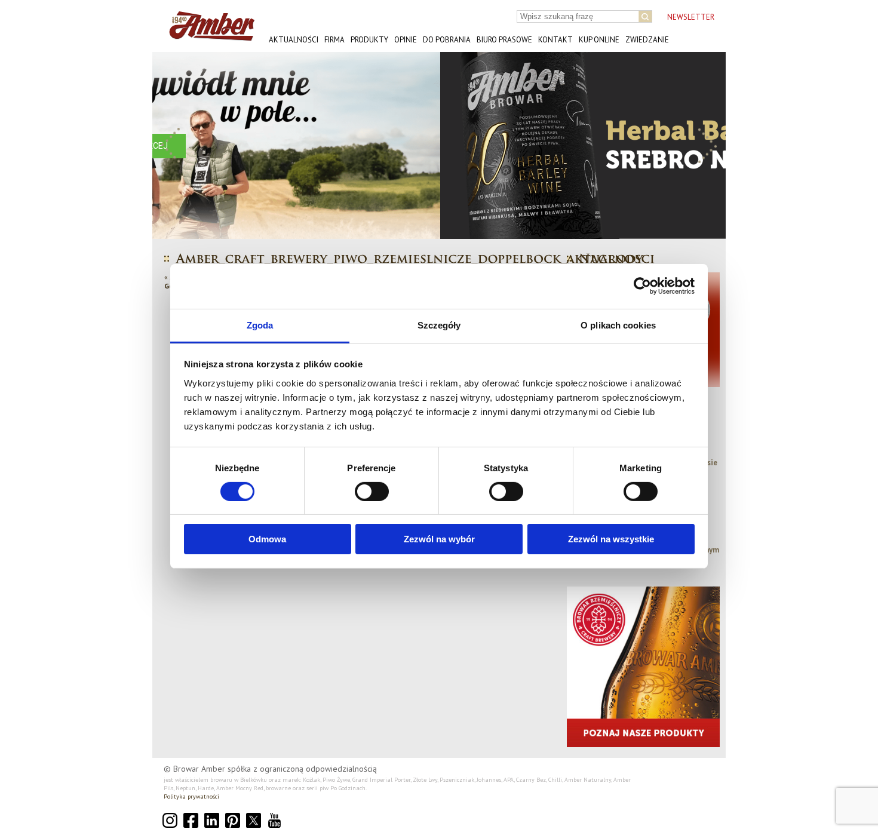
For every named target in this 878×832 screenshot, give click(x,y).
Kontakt (555, 40)
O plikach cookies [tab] (618, 325)
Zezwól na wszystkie (611, 539)
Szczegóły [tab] (439, 325)
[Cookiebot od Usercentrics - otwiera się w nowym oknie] (642, 286)
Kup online (599, 40)
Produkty (369, 40)
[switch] (372, 491)
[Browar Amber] (207, 36)
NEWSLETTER (690, 17)
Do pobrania (447, 40)
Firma (334, 40)
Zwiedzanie (647, 40)
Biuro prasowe (504, 40)
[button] (170, 145)
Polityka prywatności (191, 796)
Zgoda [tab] (260, 325)
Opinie (405, 40)
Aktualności (293, 40)
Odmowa (267, 539)
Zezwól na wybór (439, 539)
